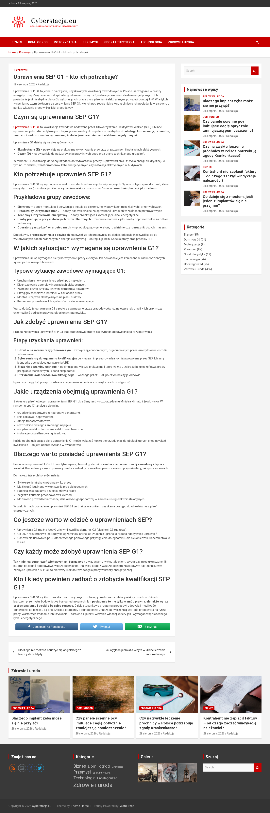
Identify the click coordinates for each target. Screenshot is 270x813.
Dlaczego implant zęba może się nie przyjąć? (228, 103)
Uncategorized (193, 264)
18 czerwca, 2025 (24, 84)
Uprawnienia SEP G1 (26, 127)
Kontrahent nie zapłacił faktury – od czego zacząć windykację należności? (230, 176)
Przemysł (90, 42)
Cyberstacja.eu (41, 806)
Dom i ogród (38, 42)
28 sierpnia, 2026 (213, 110)
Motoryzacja (65, 42)
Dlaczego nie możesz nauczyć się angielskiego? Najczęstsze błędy (49, 652)
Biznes (16, 42)
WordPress (127, 806)
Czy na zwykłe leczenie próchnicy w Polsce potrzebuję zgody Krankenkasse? (229, 151)
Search (255, 70)
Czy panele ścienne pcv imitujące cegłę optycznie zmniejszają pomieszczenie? (228, 126)
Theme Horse (80, 806)
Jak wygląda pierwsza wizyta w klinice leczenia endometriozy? (135, 652)
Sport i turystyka (119, 42)
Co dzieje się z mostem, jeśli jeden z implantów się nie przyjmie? (228, 201)
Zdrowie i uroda (181, 42)
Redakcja (43, 84)
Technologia (151, 42)
